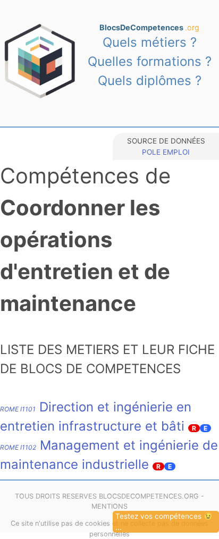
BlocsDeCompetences (149, 27)
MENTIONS (109, 506)
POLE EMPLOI (166, 152)
